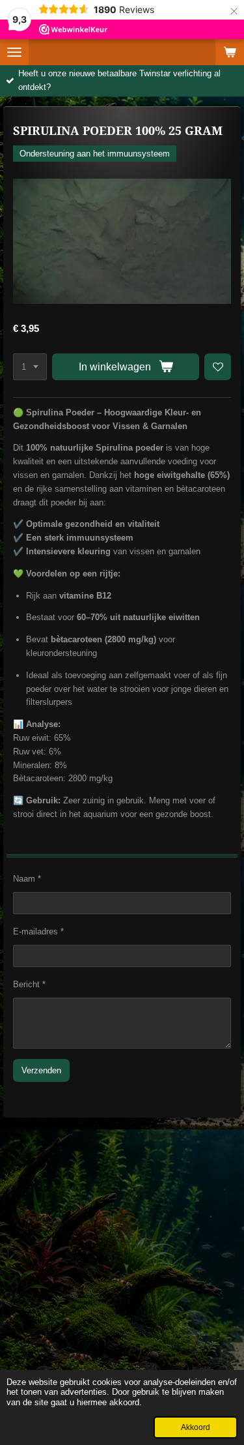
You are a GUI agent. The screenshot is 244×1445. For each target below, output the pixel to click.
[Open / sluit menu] (14, 52)
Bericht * (29, 984)
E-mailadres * (38, 931)
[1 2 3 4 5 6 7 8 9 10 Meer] (30, 366)
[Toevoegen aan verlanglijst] (217, 366)
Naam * (27, 879)
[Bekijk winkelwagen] (229, 52)
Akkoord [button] (195, 1427)
